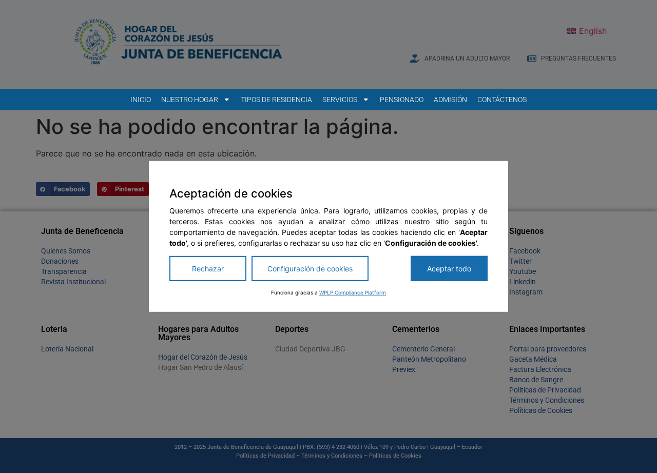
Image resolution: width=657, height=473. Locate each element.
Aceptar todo (449, 268)
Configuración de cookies (310, 268)
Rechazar (208, 268)
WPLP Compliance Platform (352, 292)
